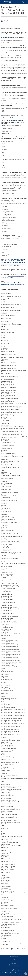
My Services (13, 961)
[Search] (26, 2)
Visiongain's (4, 37)
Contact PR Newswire (14, 956)
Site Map (8, 970)
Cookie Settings (18, 970)
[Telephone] (23, 2)
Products (13, 958)
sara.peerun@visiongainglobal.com (9, 117)
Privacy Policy (11, 969)
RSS (12, 970)
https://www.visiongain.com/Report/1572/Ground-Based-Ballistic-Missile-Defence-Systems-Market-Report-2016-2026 (12, 284)
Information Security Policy (20, 969)
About (14, 959)
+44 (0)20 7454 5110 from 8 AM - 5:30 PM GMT (14, 964)
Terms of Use (4, 969)
